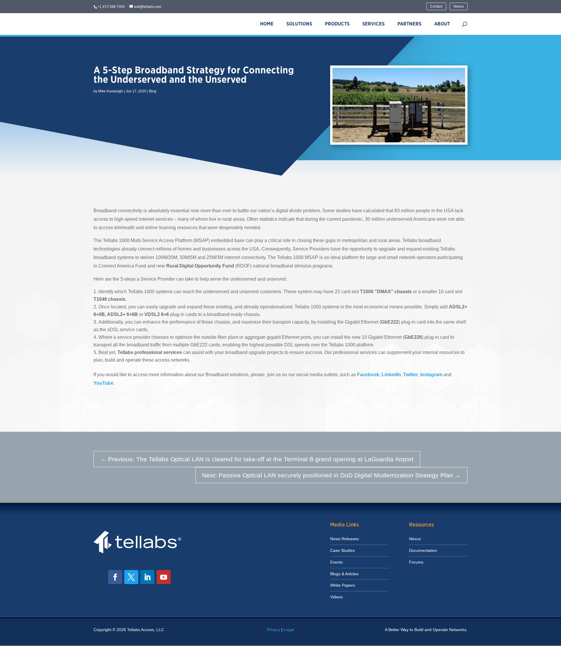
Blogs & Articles (344, 573)
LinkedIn (391, 374)
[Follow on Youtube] (164, 577)
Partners (409, 24)
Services (373, 24)
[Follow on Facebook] (115, 577)
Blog (152, 91)
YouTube (103, 383)
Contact (436, 6)
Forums (416, 562)
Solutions (299, 24)
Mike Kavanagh (110, 91)
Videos (336, 597)
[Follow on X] (131, 577)
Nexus (458, 6)
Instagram (432, 374)
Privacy (273, 629)
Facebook (368, 374)
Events (336, 562)
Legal (289, 629)
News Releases (344, 538)
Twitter (410, 374)
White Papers (342, 585)
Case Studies (342, 550)
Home (266, 24)
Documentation (423, 550)
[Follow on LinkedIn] (147, 577)
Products (337, 24)
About (442, 24)
